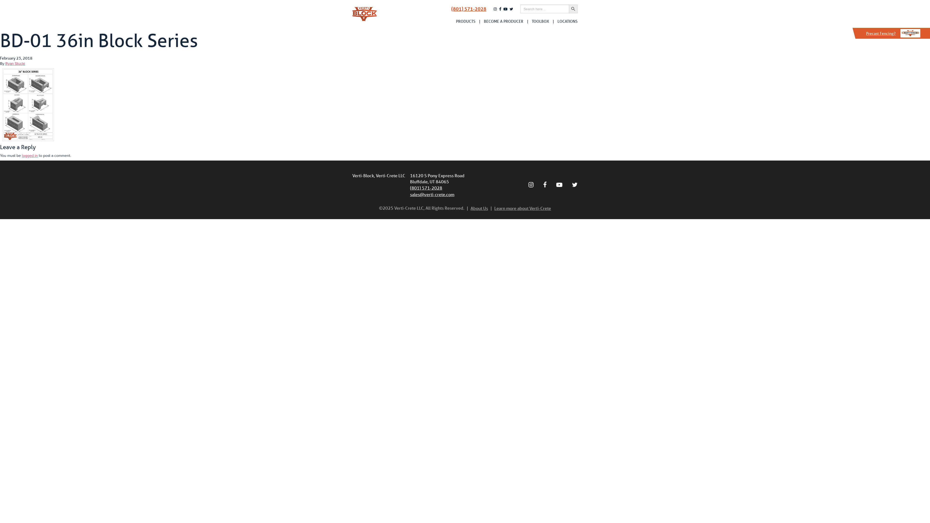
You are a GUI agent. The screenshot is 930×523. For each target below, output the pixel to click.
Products (465, 21)
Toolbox (540, 21)
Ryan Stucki (15, 63)
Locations (568, 21)
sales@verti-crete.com (432, 194)
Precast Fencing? (881, 33)
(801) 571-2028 (468, 9)
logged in (30, 155)
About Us (479, 208)
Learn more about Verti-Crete (522, 208)
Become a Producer (503, 21)
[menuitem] (465, 21)
